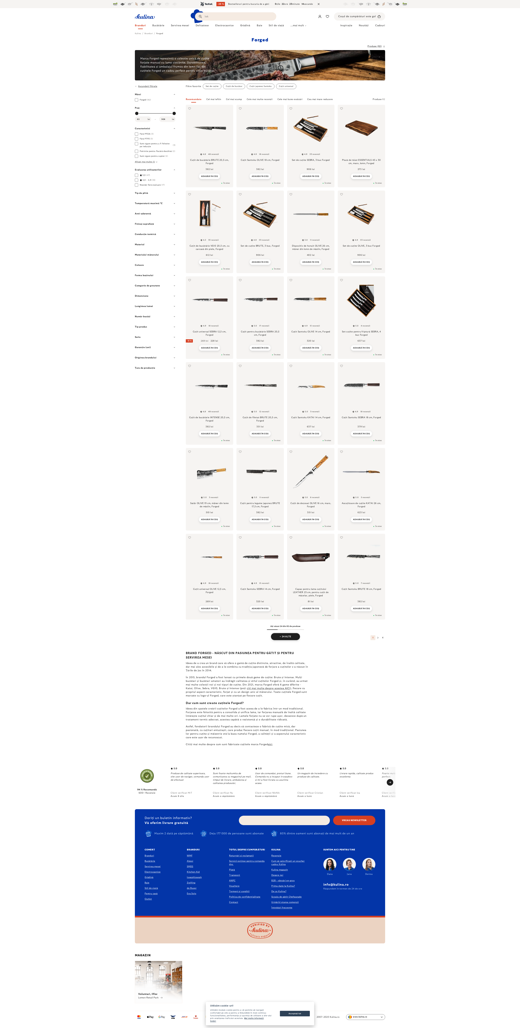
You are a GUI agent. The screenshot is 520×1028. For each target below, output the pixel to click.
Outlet (148, 899)
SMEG (190, 866)
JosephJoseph (194, 877)
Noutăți (364, 25)
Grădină (149, 877)
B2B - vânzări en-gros (283, 881)
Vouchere (234, 886)
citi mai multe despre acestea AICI (268, 688)
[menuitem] (140, 26)
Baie (147, 883)
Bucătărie (150, 861)
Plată (232, 870)
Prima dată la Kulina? (283, 886)
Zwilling (191, 883)
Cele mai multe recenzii (259, 99)
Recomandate (194, 99)
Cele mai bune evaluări (290, 99)
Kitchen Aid (193, 872)
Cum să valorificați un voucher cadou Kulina (288, 862)
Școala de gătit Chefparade (286, 897)
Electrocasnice (153, 872)
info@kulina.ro (336, 884)
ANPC (232, 881)
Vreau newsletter (354, 820)
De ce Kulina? (278, 891)
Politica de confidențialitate (244, 897)
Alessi (190, 861)
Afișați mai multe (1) (145, 162)
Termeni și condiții (239, 891)
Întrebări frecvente (281, 908)
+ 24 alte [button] (285, 637)
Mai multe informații (254, 1018)
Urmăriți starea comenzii (285, 902)
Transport (234, 875)
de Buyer (191, 888)
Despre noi (277, 875)
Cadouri (380, 25)
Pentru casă (151, 894)
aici (270, 744)
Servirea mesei (153, 866)
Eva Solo (191, 894)
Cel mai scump (234, 99)
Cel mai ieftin (213, 99)
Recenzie (276, 856)
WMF (189, 856)
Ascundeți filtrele (147, 86)
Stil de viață (151, 888)
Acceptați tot (295, 1013)
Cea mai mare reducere (320, 99)
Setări (213, 1021)
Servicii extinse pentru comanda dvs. (247, 862)
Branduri (149, 856)
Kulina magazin (279, 870)
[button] (285, 100)
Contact (233, 902)
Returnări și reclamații (241, 856)
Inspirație (346, 25)
